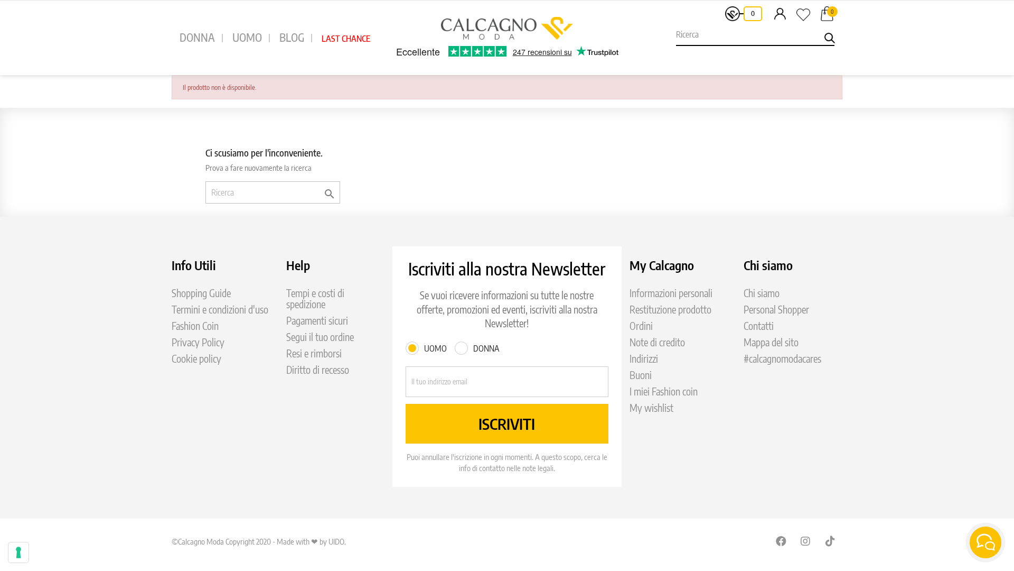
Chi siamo (762, 293)
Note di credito (657, 342)
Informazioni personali (671, 293)
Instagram (805, 541)
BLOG (291, 37)
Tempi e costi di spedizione (315, 298)
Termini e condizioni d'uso (220, 309)
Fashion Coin (195, 326)
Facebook (781, 541)
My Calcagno (662, 265)
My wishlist (651, 408)
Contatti (759, 326)
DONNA (197, 37)
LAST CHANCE (346, 38)
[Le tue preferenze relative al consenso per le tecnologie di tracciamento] (18, 552)
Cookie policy (196, 359)
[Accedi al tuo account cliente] (780, 13)
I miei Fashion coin (664, 391)
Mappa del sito (771, 342)
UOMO (247, 37)
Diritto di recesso (317, 370)
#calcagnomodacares (782, 359)
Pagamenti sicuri (317, 321)
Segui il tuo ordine (320, 337)
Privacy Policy (198, 342)
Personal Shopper (776, 309)
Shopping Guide (201, 293)
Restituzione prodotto (670, 309)
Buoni (641, 375)
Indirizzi (644, 359)
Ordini (641, 326)
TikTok (830, 541)
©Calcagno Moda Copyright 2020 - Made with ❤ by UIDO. (259, 541)
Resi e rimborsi (314, 353)
